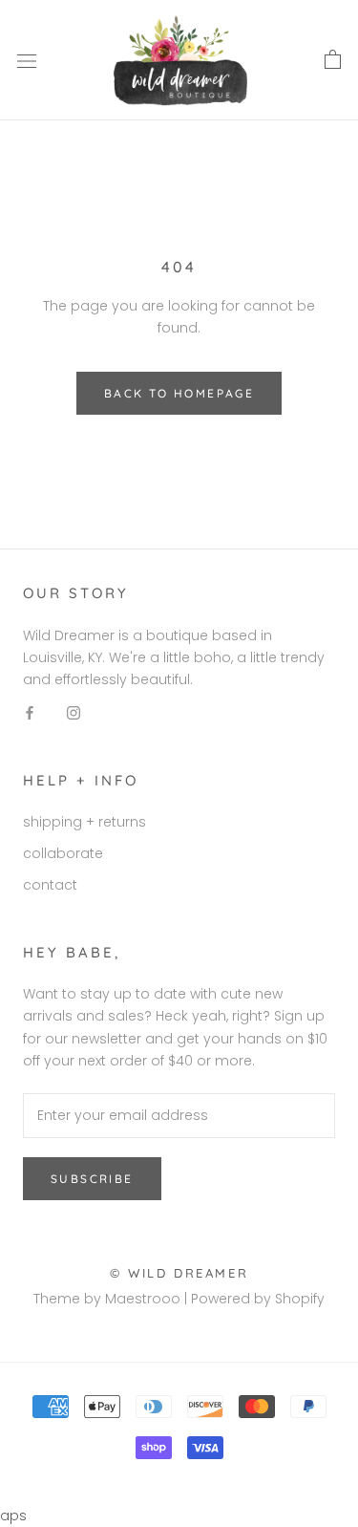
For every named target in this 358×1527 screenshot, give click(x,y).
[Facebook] (29, 712)
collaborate (63, 853)
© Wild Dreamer (179, 1272)
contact (50, 884)
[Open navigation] (26, 61)
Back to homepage (179, 393)
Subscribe (92, 1179)
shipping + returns (84, 821)
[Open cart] (333, 60)
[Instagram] (73, 712)
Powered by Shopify (258, 1298)
